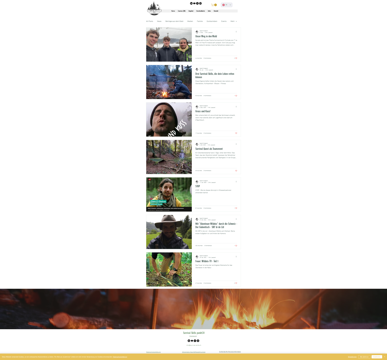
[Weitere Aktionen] (237, 31)
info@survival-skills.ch (193, 345)
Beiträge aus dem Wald (174, 21)
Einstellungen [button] (352, 357)
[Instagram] (200, 3)
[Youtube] (194, 3)
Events (224, 21)
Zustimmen (376, 357)
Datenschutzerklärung (120, 357)
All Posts (149, 21)
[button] (214, 5)
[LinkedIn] (191, 3)
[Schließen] (384, 356)
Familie (200, 21)
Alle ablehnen (364, 357)
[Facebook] (197, 3)
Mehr (233, 21)
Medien (190, 21)
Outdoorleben (212, 21)
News (159, 21)
